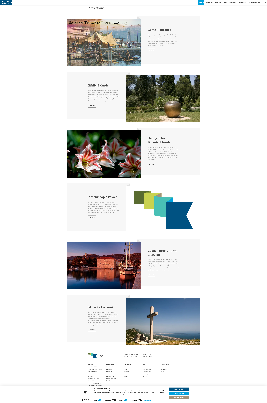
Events (126, 376)
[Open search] (265, 2)
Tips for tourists (147, 371)
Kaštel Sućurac (110, 376)
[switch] (114, 400)
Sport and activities (129, 374)
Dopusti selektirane (179, 393)
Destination (209, 2)
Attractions (91, 374)
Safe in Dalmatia (252, 2)
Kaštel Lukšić (109, 381)
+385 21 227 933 (147, 354)
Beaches (126, 367)
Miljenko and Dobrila (93, 378)
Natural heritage (92, 371)
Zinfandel (90, 376)
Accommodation (147, 367)
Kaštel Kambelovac (111, 378)
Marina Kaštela (92, 381)
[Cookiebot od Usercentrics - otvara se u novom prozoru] (85, 400)
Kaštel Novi (109, 369)
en (260, 2)
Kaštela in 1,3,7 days (93, 367)
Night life (126, 371)
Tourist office (241, 2)
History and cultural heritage (95, 369)
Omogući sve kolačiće (179, 389)
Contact (145, 376)
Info (225, 2)
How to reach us (147, 369)
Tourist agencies (147, 374)
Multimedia (232, 2)
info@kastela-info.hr (148, 356)
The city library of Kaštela (95, 385)
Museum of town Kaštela (94, 383)
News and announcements (168, 367)
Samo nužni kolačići (179, 397)
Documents (164, 369)
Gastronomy (127, 369)
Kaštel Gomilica (110, 374)
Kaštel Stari (109, 371)
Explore (200, 2)
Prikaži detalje (147, 400)
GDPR (162, 371)
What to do (218, 2)
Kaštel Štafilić (109, 367)
